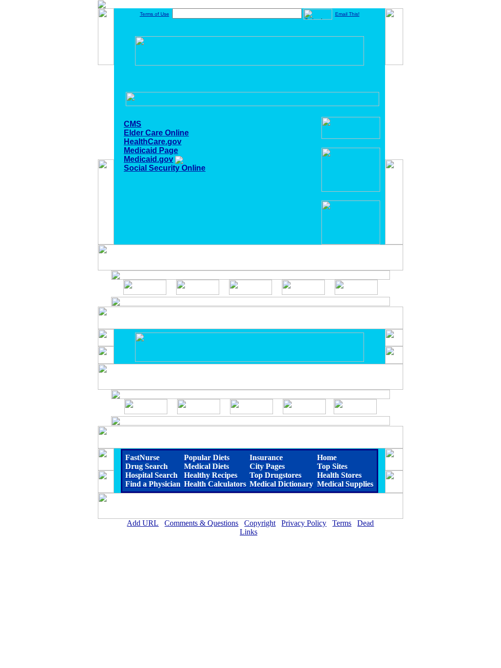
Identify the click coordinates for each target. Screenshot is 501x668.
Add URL (143, 523)
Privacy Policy (303, 523)
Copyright (259, 523)
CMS (132, 124)
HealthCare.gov (153, 141)
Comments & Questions (201, 523)
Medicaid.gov (148, 159)
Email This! (347, 14)
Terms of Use (154, 14)
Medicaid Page (151, 150)
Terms (341, 523)
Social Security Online (164, 168)
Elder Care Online (156, 133)
